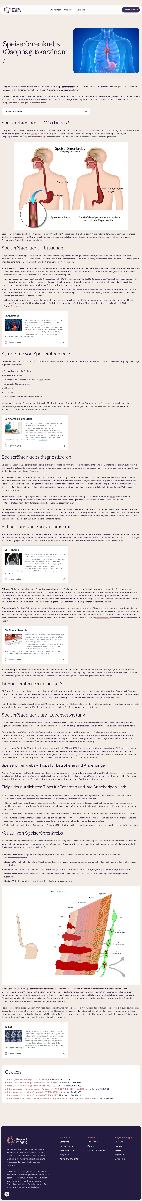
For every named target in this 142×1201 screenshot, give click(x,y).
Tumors (29, 751)
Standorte (68, 10)
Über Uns (81, 10)
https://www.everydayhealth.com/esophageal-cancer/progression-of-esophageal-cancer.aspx (49, 1098)
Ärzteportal (92, 1142)
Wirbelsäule (90, 130)
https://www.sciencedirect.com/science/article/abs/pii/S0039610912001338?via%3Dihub (47, 1089)
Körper (83, 484)
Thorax (57, 540)
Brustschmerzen (108, 403)
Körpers (8, 237)
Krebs (112, 496)
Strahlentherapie (124, 611)
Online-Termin (66, 1146)
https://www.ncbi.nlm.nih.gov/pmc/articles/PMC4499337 (32, 1086)
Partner (90, 1146)
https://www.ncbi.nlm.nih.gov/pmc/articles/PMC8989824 (32, 1092)
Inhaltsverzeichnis (13, 111)
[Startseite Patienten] (24, 9)
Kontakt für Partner (96, 1150)
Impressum (120, 1154)
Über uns (119, 1142)
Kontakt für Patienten (69, 1159)
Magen (34, 133)
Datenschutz (120, 1159)
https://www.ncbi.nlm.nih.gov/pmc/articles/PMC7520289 (32, 1082)
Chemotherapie (102, 618)
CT (39, 509)
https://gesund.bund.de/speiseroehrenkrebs (27, 1079)
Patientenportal (67, 1150)
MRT (52, 509)
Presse (118, 1150)
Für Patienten (55, 10)
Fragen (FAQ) (66, 1154)
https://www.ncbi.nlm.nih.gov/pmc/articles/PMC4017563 (32, 1095)
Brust (41, 380)
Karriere (118, 1146)
